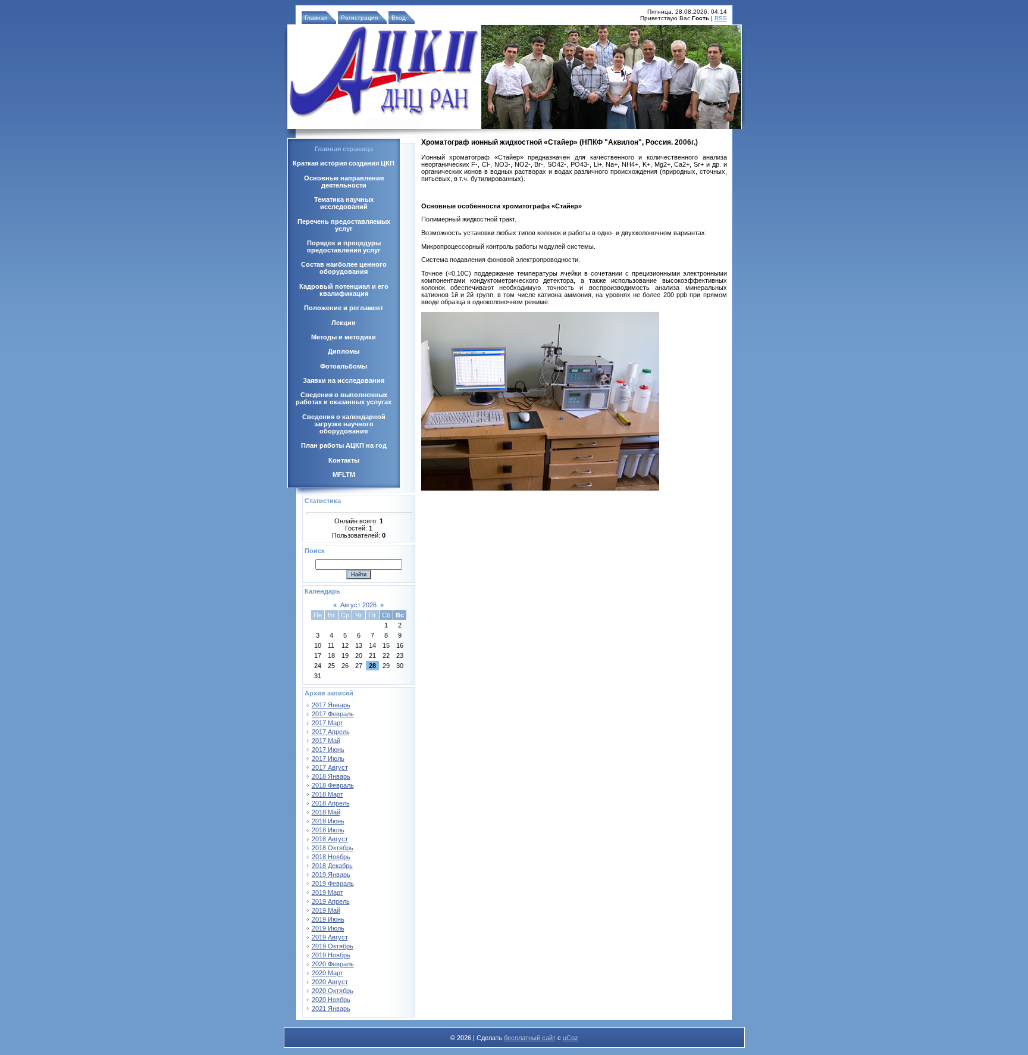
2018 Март (327, 794)
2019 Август (330, 937)
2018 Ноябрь (331, 856)
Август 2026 (358, 604)
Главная (316, 17)
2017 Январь (331, 704)
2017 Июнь (328, 749)
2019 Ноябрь (331, 955)
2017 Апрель (331, 731)
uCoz (570, 1037)
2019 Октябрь (332, 946)
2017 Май (326, 740)
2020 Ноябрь (331, 999)
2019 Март (327, 892)
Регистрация (359, 17)
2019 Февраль (333, 883)
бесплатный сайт (530, 1037)
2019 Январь (331, 874)
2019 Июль (328, 928)
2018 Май (326, 812)
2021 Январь (331, 1008)
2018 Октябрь (332, 847)
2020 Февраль (333, 963)
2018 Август (330, 838)
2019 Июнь (328, 919)
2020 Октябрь (332, 990)
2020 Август (330, 981)
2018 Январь (331, 776)
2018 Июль (328, 830)
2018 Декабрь (332, 865)
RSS (720, 18)
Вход (398, 17)
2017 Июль (328, 758)
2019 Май (326, 910)
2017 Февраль (333, 713)
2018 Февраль (333, 785)
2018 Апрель (331, 803)
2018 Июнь (328, 821)
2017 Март (327, 722)
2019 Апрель (331, 901)
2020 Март (327, 972)
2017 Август (330, 767)
